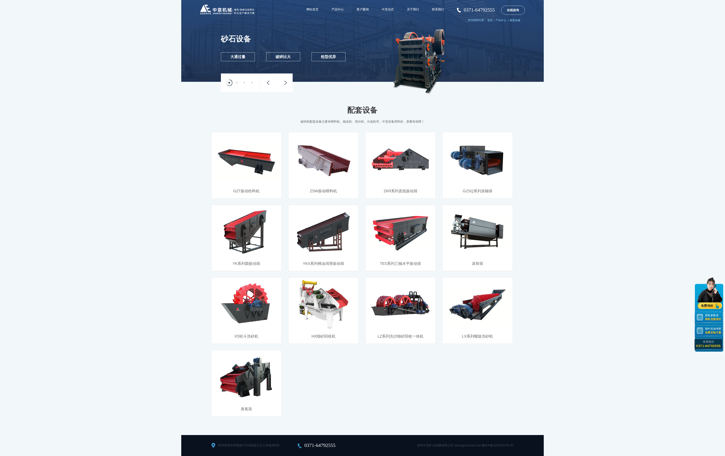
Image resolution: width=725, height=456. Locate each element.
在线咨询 (513, 10)
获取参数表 (713, 317)
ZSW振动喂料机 (323, 191)
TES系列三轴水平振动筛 (400, 263)
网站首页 (312, 9)
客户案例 (363, 9)
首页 (490, 20)
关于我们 (413, 9)
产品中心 (338, 9)
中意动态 (388, 9)
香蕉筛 (246, 409)
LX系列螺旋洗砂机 (477, 336)
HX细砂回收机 (324, 336)
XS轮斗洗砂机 (246, 336)
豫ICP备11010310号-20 (498, 445)
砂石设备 (236, 39)
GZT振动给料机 (246, 191)
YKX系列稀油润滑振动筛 (323, 263)
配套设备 (515, 20)
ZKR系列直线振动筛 (400, 191)
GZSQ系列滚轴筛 (477, 191)
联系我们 (438, 9)
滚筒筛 (477, 263)
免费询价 (707, 306)
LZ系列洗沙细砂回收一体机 (400, 336)
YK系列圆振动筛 (246, 263)
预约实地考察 (713, 330)
